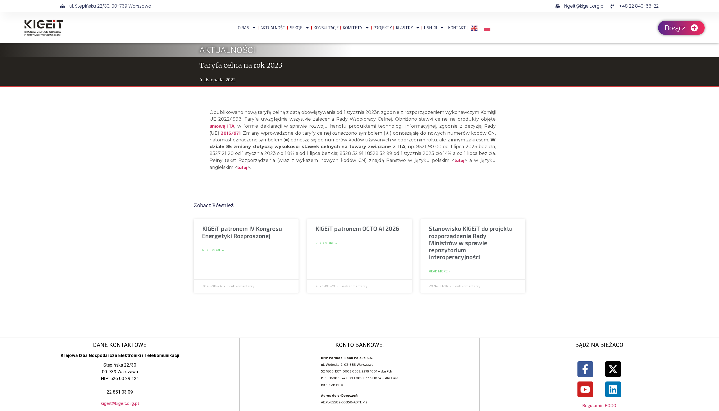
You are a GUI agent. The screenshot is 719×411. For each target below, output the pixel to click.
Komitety (352, 27)
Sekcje (296, 27)
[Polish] (487, 27)
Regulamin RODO (599, 405)
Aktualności (273, 27)
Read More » (213, 250)
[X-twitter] (613, 369)
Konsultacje (326, 27)
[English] (474, 27)
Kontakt (457, 27)
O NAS (243, 27)
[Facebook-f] (585, 369)
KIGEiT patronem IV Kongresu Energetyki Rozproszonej (242, 232)
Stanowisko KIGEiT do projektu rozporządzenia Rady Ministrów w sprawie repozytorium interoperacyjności (471, 242)
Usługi (430, 27)
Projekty (383, 27)
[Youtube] (585, 389)
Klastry (404, 27)
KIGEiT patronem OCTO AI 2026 (357, 228)
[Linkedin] (613, 389)
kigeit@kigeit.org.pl (120, 403)
